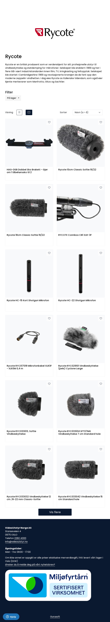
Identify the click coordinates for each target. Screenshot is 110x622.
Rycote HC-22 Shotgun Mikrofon (77, 300)
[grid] (29, 112)
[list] (19, 112)
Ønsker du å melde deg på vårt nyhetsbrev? (30, 564)
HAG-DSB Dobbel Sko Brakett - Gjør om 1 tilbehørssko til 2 (27, 171)
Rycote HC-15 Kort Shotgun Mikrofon (28, 300)
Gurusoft (55, 616)
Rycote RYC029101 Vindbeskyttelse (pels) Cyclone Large (78, 367)
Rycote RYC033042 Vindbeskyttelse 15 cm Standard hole (80, 498)
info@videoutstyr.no (16, 541)
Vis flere (55, 512)
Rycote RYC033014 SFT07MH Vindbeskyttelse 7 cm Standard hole (79, 433)
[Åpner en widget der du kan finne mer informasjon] (11, 617)
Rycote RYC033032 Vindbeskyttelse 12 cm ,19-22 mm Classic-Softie (29, 498)
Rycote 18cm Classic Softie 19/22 (26, 235)
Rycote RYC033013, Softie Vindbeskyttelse (21, 433)
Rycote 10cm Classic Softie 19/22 (77, 169)
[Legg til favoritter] (49, 122)
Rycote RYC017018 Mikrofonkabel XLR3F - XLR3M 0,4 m (29, 367)
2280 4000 (20, 538)
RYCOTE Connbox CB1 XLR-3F (75, 235)
